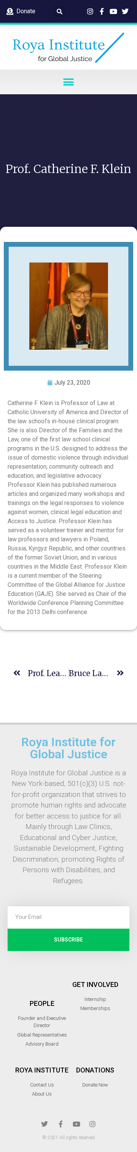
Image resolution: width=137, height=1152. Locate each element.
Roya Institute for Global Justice (68, 748)
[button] (59, 11)
